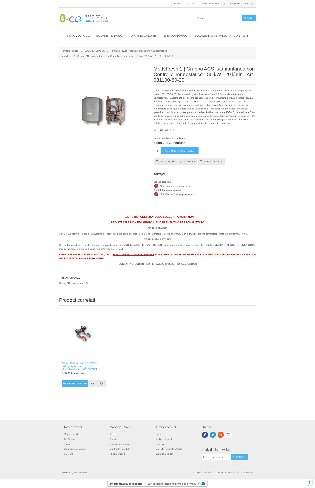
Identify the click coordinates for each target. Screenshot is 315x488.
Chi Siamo (69, 439)
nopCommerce (80, 473)
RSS (221, 435)
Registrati (178, 3)
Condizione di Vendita (75, 449)
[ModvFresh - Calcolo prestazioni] (156, 194)
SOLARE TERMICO (109, 35)
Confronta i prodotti (120, 449)
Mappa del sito (71, 434)
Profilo (159, 434)
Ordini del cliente (164, 439)
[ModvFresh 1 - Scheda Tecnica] (156, 186)
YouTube (228, 435)
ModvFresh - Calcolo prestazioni (177, 194)
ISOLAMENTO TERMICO (210, 35)
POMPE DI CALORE (142, 35)
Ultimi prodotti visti (119, 444)
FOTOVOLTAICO (78, 35)
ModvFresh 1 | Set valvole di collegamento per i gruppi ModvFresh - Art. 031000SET (79, 366)
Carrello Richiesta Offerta (169, 449)
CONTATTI (240, 35)
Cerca (113, 434)
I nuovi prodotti (117, 453)
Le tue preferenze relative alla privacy (172, 483)
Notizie (113, 439)
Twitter (213, 435)
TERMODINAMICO (175, 35)
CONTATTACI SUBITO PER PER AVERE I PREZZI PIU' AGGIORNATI (157, 264)
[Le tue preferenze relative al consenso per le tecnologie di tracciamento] (309, 482)
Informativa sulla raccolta (126, 483)
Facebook (205, 435)
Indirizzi (160, 444)
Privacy (68, 444)
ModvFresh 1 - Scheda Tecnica (176, 186)
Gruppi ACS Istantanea (71, 283)
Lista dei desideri (164, 453)
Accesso (191, 3)
